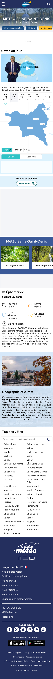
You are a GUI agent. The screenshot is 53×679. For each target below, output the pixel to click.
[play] (27, 68)
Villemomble (32, 525)
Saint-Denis (9, 513)
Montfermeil (32, 486)
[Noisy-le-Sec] (27, 128)
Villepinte (8, 529)
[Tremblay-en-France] (41, 109)
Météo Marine (9, 612)
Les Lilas (8, 479)
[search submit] (49, 439)
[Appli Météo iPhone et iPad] (17, 643)
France (9, 10)
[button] (34, 119)
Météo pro (7, 616)
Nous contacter (10, 594)
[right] (49, 97)
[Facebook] (9, 629)
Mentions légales (14, 652)
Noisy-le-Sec (10, 498)
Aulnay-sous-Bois (35, 444)
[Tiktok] (43, 629)
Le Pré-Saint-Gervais (36, 471)
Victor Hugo (9, 525)
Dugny (7, 459)
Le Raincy (8, 475)
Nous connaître (10, 585)
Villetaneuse (32, 529)
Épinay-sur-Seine (12, 533)
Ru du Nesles (33, 509)
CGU (25, 652)
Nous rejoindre (10, 589)
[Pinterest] (36, 629)
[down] (26, 420)
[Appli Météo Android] (36, 643)
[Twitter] (16, 629)
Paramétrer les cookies (40, 661)
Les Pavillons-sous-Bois (36, 481)
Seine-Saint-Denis (28, 10)
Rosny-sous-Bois (12, 509)
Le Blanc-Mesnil (34, 467)
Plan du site (41, 652)
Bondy (7, 452)
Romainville (32, 505)
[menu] (4, 4)
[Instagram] (30, 629)
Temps (5, 150)
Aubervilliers (10, 444)
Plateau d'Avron (11, 505)
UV (25, 150)
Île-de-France (17, 10)
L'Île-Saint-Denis (34, 463)
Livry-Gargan (10, 486)
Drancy (29, 455)
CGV (32, 652)
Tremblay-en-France (14, 521)
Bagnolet (8, 447)
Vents (16, 150)
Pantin (29, 498)
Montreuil (8, 490)
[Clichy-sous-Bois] (39, 124)
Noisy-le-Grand (34, 494)
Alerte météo (9, 580)
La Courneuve (10, 467)
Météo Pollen (24, 183)
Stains (29, 517)
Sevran (7, 517)
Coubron (8, 455)
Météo (3, 10)
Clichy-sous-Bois (34, 452)
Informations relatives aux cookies (27, 657)
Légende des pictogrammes (17, 599)
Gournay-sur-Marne (13, 463)
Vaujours (30, 521)
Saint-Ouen (32, 513)
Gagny (29, 459)
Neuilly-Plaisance (35, 490)
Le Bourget (9, 471)
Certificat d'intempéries (14, 576)
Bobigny (30, 447)
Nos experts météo (12, 571)
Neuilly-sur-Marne (13, 494)
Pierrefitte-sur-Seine (36, 501)
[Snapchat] (23, 629)
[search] (49, 4)
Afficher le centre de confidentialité (27, 665)
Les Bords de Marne (36, 475)
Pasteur (7, 501)
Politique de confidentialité (17, 661)
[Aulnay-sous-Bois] (33, 119)
